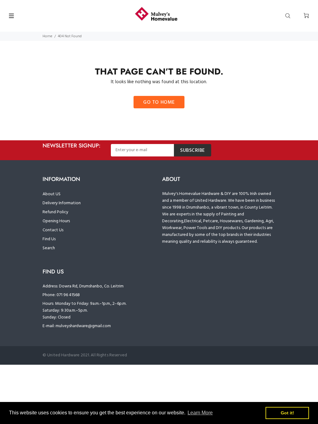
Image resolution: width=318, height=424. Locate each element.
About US (52, 194)
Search (49, 248)
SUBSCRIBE (192, 151)
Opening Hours (56, 221)
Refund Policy (55, 212)
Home (47, 36)
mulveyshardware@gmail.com (83, 326)
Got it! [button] (287, 412)
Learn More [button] (200, 412)
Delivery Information (62, 203)
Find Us (49, 239)
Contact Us (53, 230)
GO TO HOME (159, 102)
